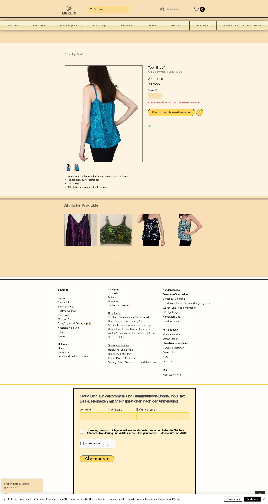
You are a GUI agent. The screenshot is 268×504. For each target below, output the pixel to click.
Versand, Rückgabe (174, 298)
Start (67, 54)
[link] (199, 9)
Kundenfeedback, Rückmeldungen (182, 303)
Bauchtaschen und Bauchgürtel (125, 321)
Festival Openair (67, 310)
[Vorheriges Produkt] (60, 230)
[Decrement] (150, 96)
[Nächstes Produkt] (208, 230)
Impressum (169, 361)
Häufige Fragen (171, 312)
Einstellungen (233, 499)
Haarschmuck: (116, 329)
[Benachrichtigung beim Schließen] (40, 481)
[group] (134, 241)
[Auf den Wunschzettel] (199, 112)
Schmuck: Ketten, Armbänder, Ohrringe (129, 325)
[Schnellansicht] (80, 230)
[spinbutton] (155, 96)
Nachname (115, 409)
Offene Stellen (170, 338)
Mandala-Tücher (147, 362)
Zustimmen (252, 499)
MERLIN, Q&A (171, 330)
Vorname (85, 409)
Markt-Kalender (172, 334)
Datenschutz (170, 352)
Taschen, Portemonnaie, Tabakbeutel (128, 317)
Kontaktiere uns (172, 316)
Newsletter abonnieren (175, 343)
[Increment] (159, 96)
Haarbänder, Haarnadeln (138, 329)
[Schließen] (264, 499)
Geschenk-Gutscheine (175, 294)
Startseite (63, 289)
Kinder (61, 336)
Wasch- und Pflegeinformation (179, 307)
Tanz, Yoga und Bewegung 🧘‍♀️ (75, 323)
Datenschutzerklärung (169, 499)
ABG (165, 356)
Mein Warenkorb (172, 374)
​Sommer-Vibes (66, 306)
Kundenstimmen (172, 321)
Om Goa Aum (65, 319)
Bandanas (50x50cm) (120, 353)
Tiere (61, 331)
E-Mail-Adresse (145, 409)
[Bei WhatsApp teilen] (150, 127)
